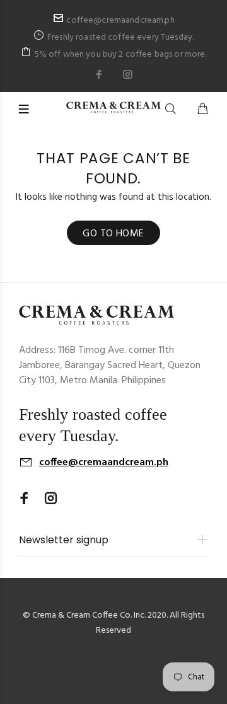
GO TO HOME (113, 234)
